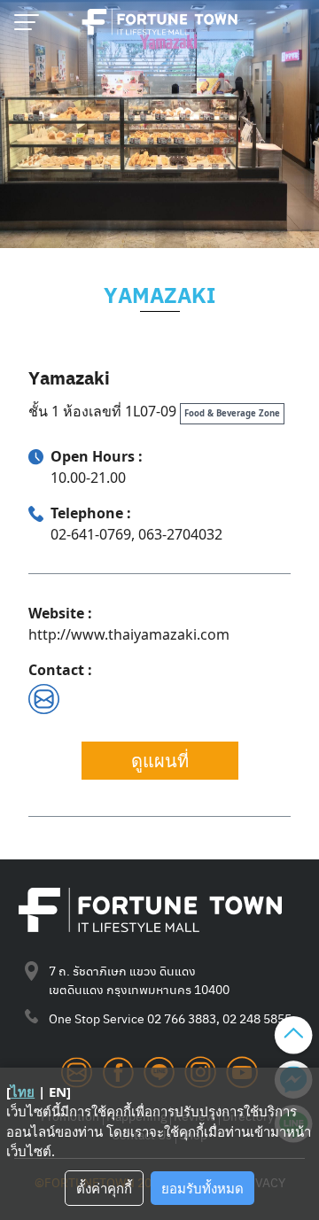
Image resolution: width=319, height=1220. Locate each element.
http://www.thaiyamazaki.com (129, 634)
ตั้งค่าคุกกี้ (104, 1188)
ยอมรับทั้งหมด (202, 1188)
